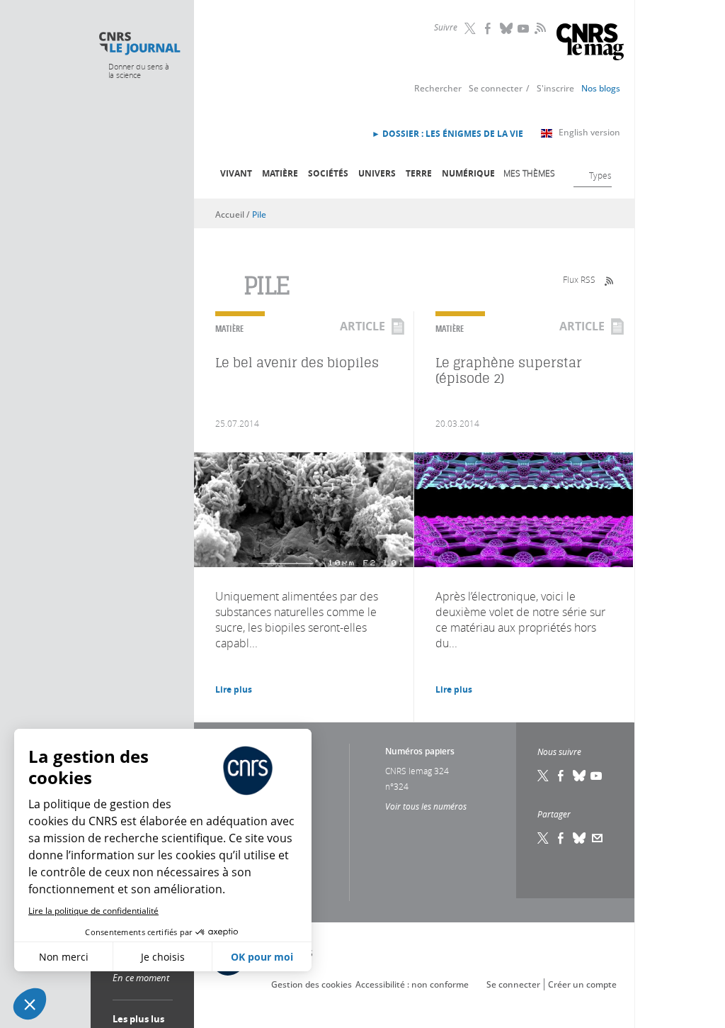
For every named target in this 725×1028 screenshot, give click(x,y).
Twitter (471, 28)
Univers (377, 173)
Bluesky (507, 28)
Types (600, 175)
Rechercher (438, 88)
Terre (419, 173)
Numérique (468, 173)
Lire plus (233, 689)
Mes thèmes (529, 173)
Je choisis (163, 956)
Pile (259, 214)
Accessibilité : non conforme (412, 984)
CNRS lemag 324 (417, 770)
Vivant (236, 173)
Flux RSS (579, 279)
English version (589, 132)
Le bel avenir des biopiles (297, 362)
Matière (280, 173)
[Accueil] (139, 43)
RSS (539, 28)
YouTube (525, 28)
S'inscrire (555, 88)
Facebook (489, 28)
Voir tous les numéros (426, 806)
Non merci (64, 956)
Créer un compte (582, 984)
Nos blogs (600, 88)
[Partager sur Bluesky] (580, 838)
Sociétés (328, 173)
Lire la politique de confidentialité (93, 911)
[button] (30, 1004)
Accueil (229, 214)
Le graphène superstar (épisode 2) (508, 370)
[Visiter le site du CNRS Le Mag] (590, 43)
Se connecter (496, 88)
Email (597, 838)
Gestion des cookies (311, 984)
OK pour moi (262, 956)
